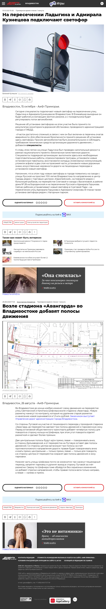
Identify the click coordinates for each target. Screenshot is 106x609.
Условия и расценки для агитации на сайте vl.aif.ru (39, 560)
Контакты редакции (26, 558)
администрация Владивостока (14, 390)
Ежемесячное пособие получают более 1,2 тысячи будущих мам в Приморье (31, 259)
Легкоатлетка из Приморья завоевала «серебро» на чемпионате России (29, 250)
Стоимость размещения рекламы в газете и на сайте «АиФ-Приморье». (66, 558)
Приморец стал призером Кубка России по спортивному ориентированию (81, 250)
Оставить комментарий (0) (84, 202)
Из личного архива (25, 93)
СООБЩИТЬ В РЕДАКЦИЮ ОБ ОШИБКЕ (78, 560)
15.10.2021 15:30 (8, 11)
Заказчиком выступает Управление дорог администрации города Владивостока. (55, 417)
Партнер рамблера (40, 599)
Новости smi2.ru (11, 294)
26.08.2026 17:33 (8, 302)
